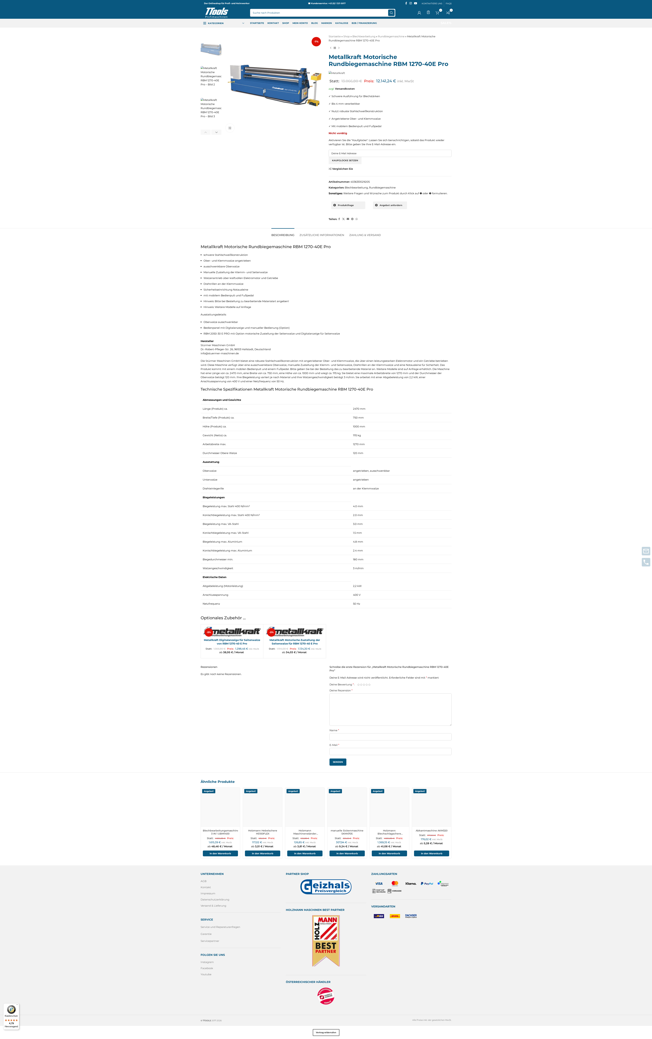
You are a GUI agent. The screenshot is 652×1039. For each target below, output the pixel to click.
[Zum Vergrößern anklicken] (230, 128)
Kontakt (206, 887)
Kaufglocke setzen (345, 160)
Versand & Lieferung (213, 905)
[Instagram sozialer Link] (410, 3)
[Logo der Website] (217, 12)
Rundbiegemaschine (391, 36)
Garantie (206, 934)
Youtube (206, 974)
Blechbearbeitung (363, 36)
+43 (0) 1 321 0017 (337, 3)
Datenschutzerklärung (215, 899)
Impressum (208, 893)
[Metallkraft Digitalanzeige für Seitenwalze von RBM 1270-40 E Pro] (232, 632)
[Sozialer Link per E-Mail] (348, 219)
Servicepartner (210, 941)
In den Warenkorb (220, 853)
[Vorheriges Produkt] (331, 48)
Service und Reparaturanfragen (220, 927)
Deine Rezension (341, 690)
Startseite (335, 36)
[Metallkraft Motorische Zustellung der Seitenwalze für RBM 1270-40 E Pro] (294, 632)
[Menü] (17, 1005)
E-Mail (334, 745)
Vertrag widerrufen (326, 1032)
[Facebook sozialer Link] (406, 3)
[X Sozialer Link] (343, 219)
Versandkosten (345, 88)
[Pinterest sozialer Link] (352, 219)
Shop (346, 36)
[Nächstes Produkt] (339, 48)
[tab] (282, 233)
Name (334, 730)
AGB (203, 881)
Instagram (207, 962)
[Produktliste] (428, 12)
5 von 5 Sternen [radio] (369, 684)
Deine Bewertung (341, 684)
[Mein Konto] (419, 12)
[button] (206, 132)
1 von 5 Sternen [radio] (358, 684)
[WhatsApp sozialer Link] (357, 219)
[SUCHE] (391, 13)
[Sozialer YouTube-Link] (415, 3)
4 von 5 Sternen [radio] (366, 684)
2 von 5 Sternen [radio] (361, 684)
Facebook (207, 968)
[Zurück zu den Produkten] (335, 48)
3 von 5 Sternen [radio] (364, 684)
